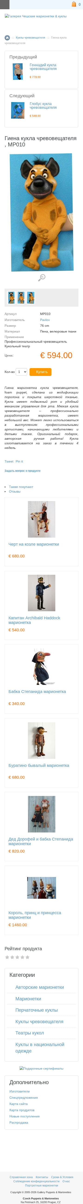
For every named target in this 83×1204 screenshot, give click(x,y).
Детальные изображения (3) (41, 278)
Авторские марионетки (39, 987)
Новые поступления (24, 1116)
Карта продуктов (21, 1110)
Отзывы (15, 491)
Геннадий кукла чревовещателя (43, 67)
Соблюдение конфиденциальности (36, 1181)
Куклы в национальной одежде (39, 1048)
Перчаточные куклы (36, 1010)
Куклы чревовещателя (30, 37)
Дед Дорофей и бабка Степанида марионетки (41, 841)
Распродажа (18, 1122)
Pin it (19, 461)
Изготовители (19, 1091)
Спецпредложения (23, 1097)
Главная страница (7, 37)
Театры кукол (29, 1032)
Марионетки (28, 998)
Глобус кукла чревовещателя (43, 105)
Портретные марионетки (41, 1185)
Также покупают (21, 487)
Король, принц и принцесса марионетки (35, 915)
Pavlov (45, 320)
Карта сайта (18, 1104)
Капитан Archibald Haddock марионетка (34, 620)
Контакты (42, 1177)
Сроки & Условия (62, 1177)
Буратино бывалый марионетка (39, 765)
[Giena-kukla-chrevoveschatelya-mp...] (11, 297)
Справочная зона (21, 1177)
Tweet (9, 461)
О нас (66, 1181)
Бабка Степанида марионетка (37, 692)
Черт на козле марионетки (34, 544)
